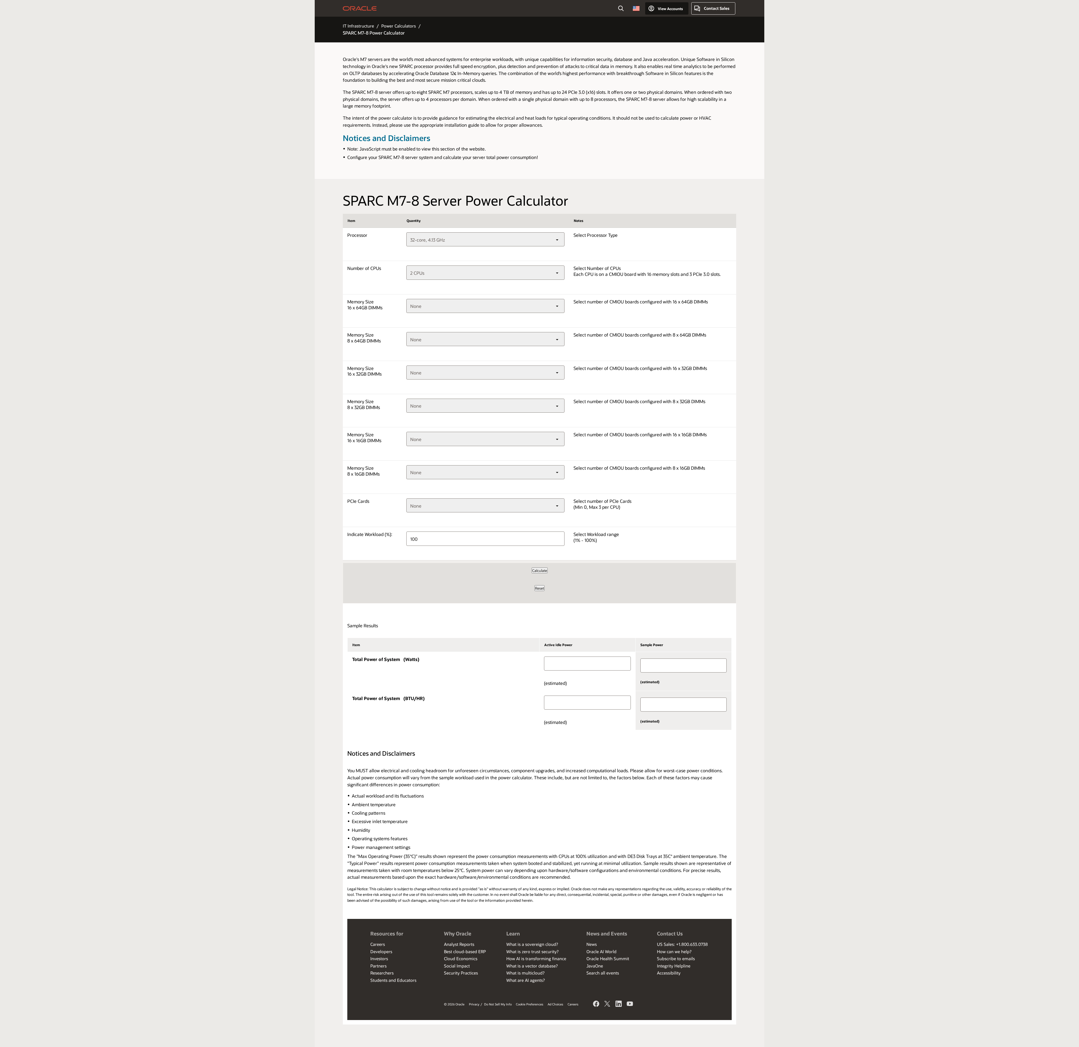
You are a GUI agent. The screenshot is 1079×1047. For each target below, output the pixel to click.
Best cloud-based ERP (465, 951)
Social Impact (457, 966)
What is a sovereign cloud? (532, 944)
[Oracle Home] (360, 8)
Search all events (602, 973)
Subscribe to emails (676, 958)
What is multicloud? (525, 973)
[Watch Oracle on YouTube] (630, 1004)
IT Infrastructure (358, 26)
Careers (377, 944)
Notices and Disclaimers (386, 138)
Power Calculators (398, 26)
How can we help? (674, 951)
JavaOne (594, 966)
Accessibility (669, 973)
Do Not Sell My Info (498, 1004)
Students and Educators (393, 980)
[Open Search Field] (621, 8)
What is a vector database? (532, 966)
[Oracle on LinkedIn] (619, 1004)
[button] (636, 8)
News (591, 944)
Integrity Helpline (673, 966)
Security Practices (461, 973)
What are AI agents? (525, 980)
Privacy (474, 1004)
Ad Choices (555, 1004)
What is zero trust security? (532, 951)
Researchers (382, 973)
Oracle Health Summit (607, 958)
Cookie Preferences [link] (529, 1004)
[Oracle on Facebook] (596, 1004)
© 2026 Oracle (454, 1004)
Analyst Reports (459, 944)
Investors (379, 958)
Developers (381, 951)
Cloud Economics (460, 958)
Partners (378, 966)
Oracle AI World (601, 951)
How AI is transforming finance (536, 958)
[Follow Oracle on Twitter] (607, 1004)
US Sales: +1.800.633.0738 (682, 944)
